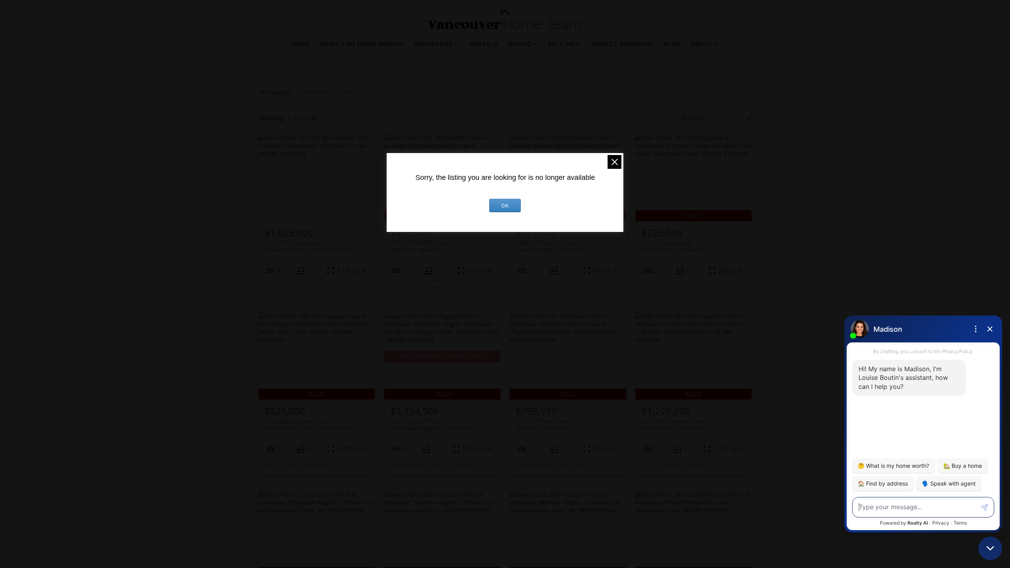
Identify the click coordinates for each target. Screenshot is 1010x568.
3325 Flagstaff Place (431, 424)
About (701, 44)
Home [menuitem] (301, 44)
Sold (345, 92)
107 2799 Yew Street (543, 424)
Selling (561, 44)
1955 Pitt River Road (307, 246)
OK (505, 205)
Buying (519, 44)
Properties (434, 44)
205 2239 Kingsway (672, 246)
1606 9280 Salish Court (550, 246)
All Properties (275, 92)
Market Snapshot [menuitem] (622, 44)
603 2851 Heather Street (674, 424)
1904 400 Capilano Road (308, 424)
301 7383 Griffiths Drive (421, 246)
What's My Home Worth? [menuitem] (362, 44)
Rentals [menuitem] (483, 44)
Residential (316, 92)
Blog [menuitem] (672, 44)
